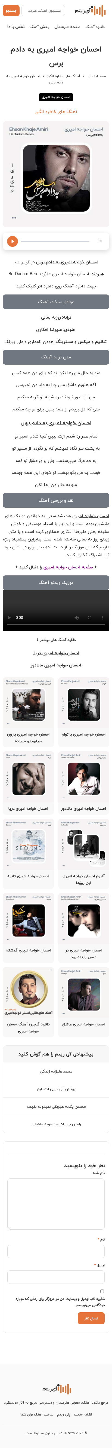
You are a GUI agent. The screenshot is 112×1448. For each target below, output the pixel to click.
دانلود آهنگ (95, 26)
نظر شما (99, 1173)
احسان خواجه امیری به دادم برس (56, 422)
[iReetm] (89, 10)
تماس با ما (16, 26)
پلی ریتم (63, 1414)
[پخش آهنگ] (12, 241)
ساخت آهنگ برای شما (36, 1414)
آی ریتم (22, 262)
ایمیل (99, 1265)
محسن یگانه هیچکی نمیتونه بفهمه (56, 1106)
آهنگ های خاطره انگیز (63, 76)
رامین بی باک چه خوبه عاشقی (56, 1124)
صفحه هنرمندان (67, 26)
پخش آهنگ (39, 26)
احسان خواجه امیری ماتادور (56, 665)
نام (101, 1239)
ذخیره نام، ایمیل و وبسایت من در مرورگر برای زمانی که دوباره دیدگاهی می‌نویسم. (60, 1302)
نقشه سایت (83, 1414)
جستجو (11, 11)
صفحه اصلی (97, 76)
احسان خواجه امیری (56, 97)
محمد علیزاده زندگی (56, 1071)
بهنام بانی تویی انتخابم (56, 1089)
